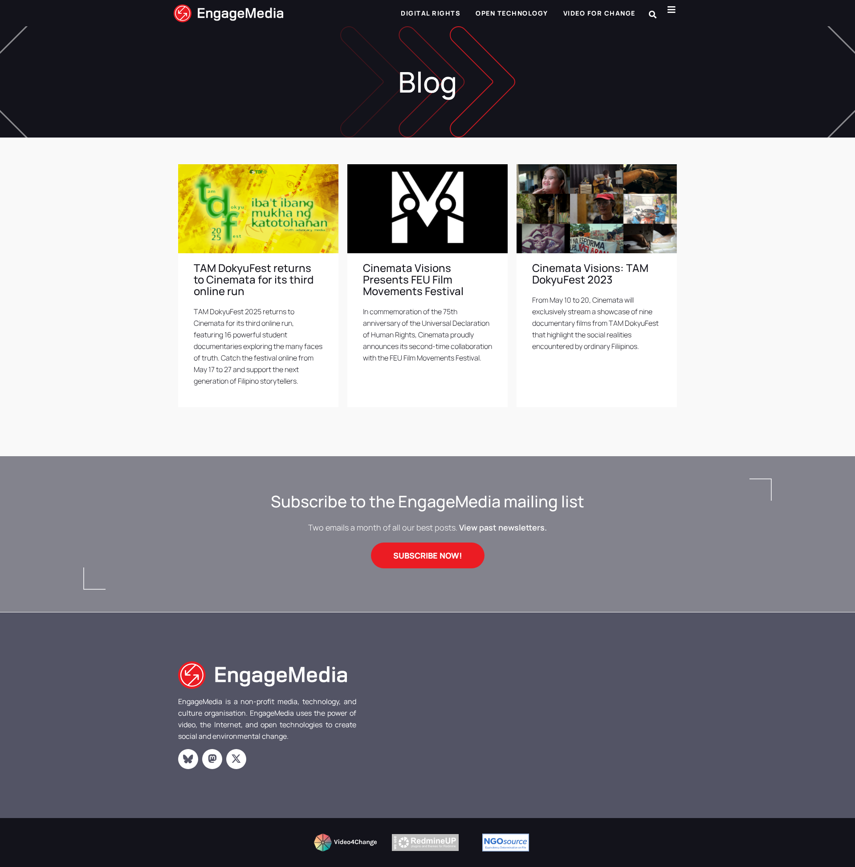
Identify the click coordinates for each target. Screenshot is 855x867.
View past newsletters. (503, 527)
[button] (652, 14)
